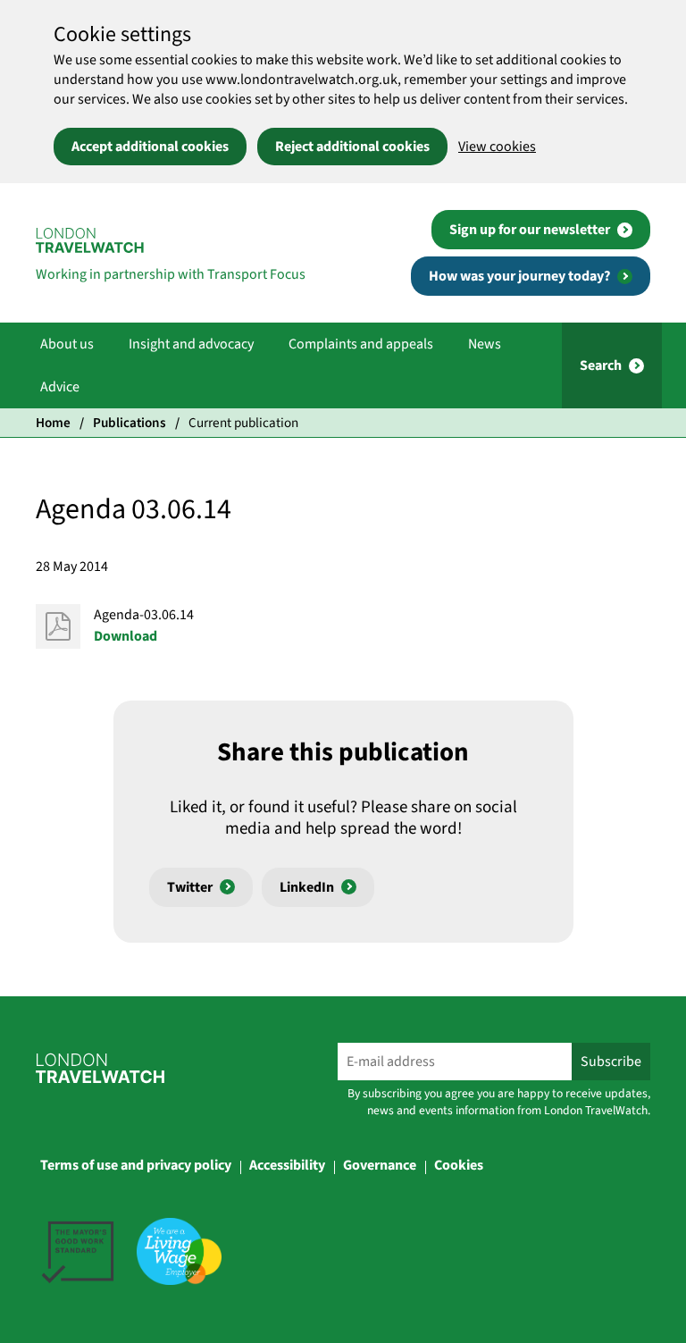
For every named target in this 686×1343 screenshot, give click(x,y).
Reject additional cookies (352, 146)
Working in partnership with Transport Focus (170, 274)
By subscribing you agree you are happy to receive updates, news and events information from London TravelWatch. (498, 1102)
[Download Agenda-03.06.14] (58, 626)
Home (53, 422)
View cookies (497, 146)
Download (125, 636)
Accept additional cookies (150, 146)
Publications (129, 422)
